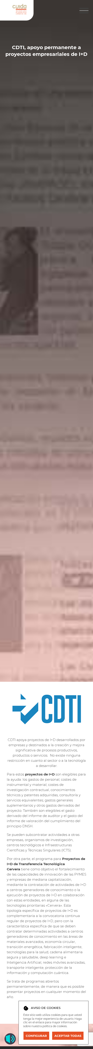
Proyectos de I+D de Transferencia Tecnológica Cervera (46, 864)
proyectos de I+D (40, 774)
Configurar (36, 1036)
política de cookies (54, 1026)
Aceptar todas (67, 1036)
